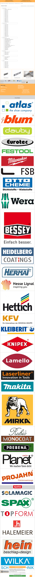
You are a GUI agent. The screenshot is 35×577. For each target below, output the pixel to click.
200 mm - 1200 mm (7, 9)
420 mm (6, 64)
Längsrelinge (7, 44)
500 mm (6, 14)
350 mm (6, 63)
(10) (7, 44)
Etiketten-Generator (21, 88)
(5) (6, 62)
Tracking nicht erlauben (17, 575)
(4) (6, 30)
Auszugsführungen (7, 40)
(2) (6, 10)
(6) (8, 40)
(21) (6, 53)
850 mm (6, 19)
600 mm (6, 30)
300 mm (6, 25)
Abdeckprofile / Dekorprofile (8, 39)
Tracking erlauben (17, 574)
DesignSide (6, 41)
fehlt (5, 58)
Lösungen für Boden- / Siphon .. (9, 45)
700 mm (6, 31)
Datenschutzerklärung (4, 87)
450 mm (6, 13)
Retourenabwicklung (21, 87)
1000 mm (6, 21)
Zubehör (6, 49)
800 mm (6, 18)
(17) (6, 54)
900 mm (6, 20)
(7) (6, 12)
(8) (8, 46)
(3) (6, 15)
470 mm (6, 53)
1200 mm (6, 36)
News (1, 90)
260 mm (6, 61)
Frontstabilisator (7, 43)
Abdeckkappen (7, 38)
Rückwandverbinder (7, 46)
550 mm (6, 15)
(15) (8, 9)
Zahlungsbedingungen (21, 86)
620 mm (6, 66)
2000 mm (6, 67)
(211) (6, 59)
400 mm (6, 12)
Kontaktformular (3, 91)
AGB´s (2, 86)
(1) (6, 19)
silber (6, 59)
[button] (30, 6)
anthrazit (6, 57)
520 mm (6, 54)
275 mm (6, 10)
